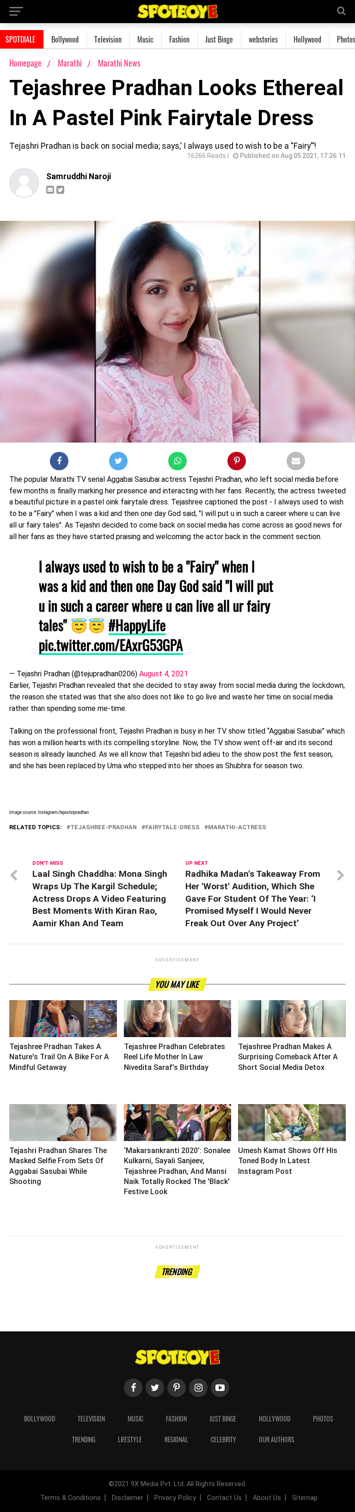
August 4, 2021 (163, 673)
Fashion (179, 39)
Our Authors (276, 1439)
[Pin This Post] (236, 463)
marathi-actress (237, 828)
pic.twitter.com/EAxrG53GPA (111, 644)
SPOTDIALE (21, 39)
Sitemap (305, 1498)
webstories (263, 39)
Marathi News (119, 63)
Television (108, 39)
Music (145, 39)
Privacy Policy (175, 1498)
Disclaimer (127, 1498)
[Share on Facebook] (59, 463)
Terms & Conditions (70, 1498)
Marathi (71, 63)
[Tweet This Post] (118, 463)
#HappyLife (137, 624)
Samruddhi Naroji (78, 176)
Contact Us (224, 1498)
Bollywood (65, 39)
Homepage (25, 63)
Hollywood (307, 39)
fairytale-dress (172, 828)
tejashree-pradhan (103, 828)
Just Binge (219, 39)
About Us (267, 1498)
